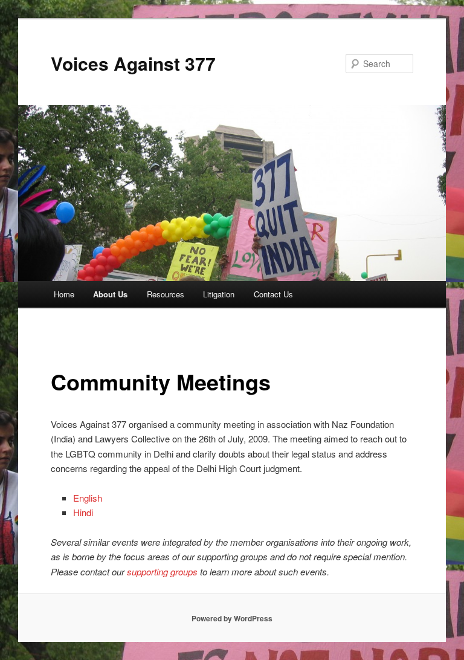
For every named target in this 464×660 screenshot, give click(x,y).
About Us (110, 294)
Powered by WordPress (232, 618)
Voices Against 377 (133, 63)
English (89, 497)
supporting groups (162, 571)
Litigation (218, 294)
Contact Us (273, 294)
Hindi (84, 512)
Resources (165, 294)
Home (64, 294)
